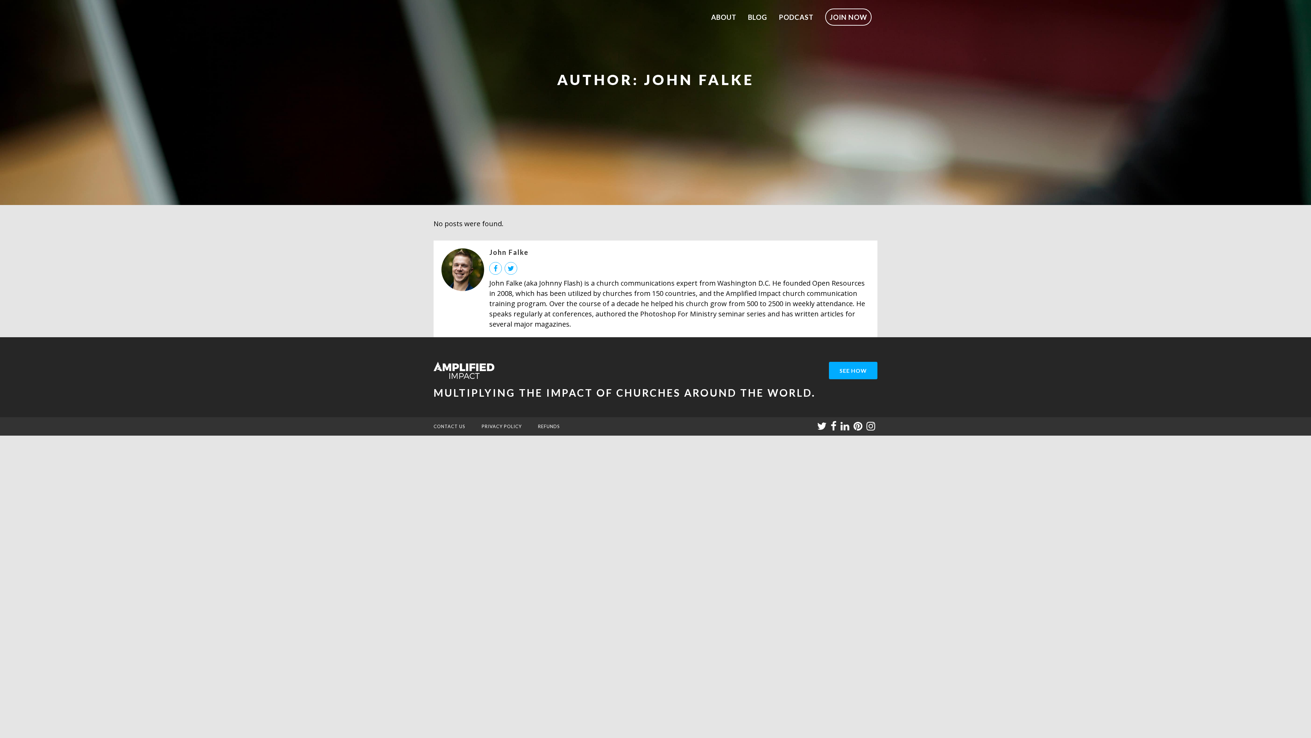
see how (853, 370)
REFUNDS (549, 426)
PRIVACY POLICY (502, 426)
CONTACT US (449, 426)
